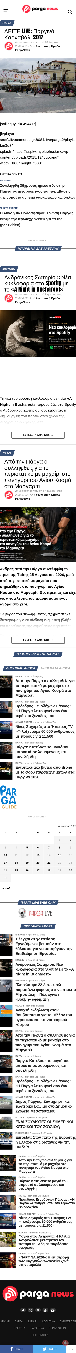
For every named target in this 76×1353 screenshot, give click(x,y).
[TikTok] (45, 1310)
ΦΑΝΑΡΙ (32, 1321)
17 (5, 862)
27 (38, 870)
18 (16, 862)
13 (38, 855)
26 (27, 870)
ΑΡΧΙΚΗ (5, 1321)
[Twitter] (31, 1310)
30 (70, 870)
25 (16, 870)
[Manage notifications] (65, 1343)
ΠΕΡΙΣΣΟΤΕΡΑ (57, 1328)
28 (48, 870)
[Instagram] (38, 1310)
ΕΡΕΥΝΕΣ (20, 1328)
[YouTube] (53, 1310)
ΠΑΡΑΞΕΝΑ (37, 1328)
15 (59, 855)
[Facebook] (23, 1310)
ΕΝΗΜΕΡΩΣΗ (68, 1321)
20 (38, 862)
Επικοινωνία (40, 1335)
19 (27, 862)
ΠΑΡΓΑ (19, 1321)
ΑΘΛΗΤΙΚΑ (48, 1321)
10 (5, 855)
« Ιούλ (6, 888)
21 (48, 862)
